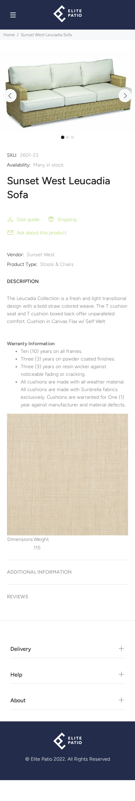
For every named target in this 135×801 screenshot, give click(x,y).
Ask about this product (41, 233)
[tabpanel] (67, 91)
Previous (10, 95)
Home (9, 34)
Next (125, 95)
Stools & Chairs (57, 264)
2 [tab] (67, 137)
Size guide (28, 219)
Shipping (66, 219)
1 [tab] (62, 137)
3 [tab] (72, 137)
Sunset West (41, 255)
